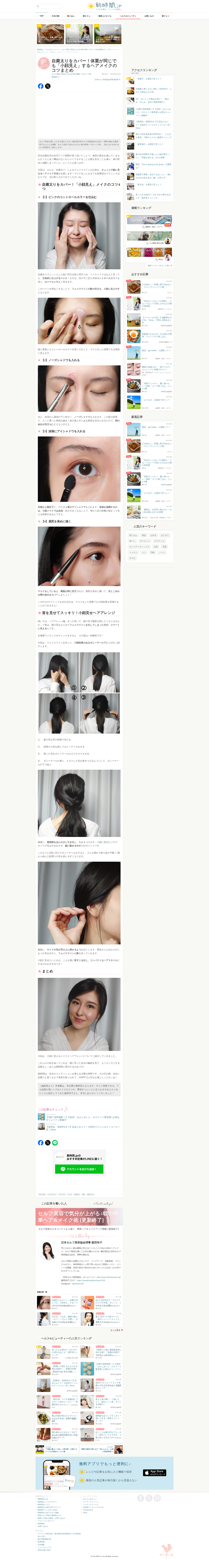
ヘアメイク (62, 1194)
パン (144, 552)
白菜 (156, 546)
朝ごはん (133, 535)
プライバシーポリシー (46, 1521)
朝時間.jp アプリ (44, 1505)
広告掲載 (41, 1545)
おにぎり (165, 535)
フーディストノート (91, 1502)
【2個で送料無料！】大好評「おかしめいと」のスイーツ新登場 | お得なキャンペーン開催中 (153, 112)
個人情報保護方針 (44, 1539)
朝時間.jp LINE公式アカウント (49, 1507)
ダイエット (145, 541)
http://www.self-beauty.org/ (109, 1277)
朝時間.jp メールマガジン (47, 1502)
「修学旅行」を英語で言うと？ (150, 144)
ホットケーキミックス (139, 546)
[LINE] (55, 1145)
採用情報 (41, 1542)
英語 (144, 535)
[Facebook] (41, 88)
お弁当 (153, 535)
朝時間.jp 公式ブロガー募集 (48, 1513)
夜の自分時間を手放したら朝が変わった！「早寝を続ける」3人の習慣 (152, 156)
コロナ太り (42, 1194)
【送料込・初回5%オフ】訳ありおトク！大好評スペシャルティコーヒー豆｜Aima (153, 124)
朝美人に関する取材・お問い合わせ (51, 1518)
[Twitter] (48, 88)
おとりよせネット (90, 1499)
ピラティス (159, 541)
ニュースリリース (44, 1547)
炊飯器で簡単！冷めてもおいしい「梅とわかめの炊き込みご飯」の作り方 (150, 176)
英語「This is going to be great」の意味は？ (153, 166)
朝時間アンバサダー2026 (47, 1510)
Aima (85, 1513)
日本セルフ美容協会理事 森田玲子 (108, 80)
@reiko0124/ (78, 1283)
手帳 (152, 552)
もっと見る (115, 1330)
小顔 (83, 1194)
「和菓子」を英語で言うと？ (149, 79)
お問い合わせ (43, 1526)
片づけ (132, 558)
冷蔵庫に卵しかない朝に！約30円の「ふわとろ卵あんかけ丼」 (154, 90)
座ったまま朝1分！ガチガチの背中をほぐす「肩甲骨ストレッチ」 (153, 196)
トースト (133, 552)
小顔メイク (90, 1194)
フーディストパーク (91, 1505)
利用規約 (41, 1524)
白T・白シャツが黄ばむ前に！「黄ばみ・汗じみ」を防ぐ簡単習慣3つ (152, 100)
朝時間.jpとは (43, 1499)
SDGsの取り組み (44, 1550)
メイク (70, 1194)
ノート (162, 552)
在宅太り (77, 1194)
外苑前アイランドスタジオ (93, 1507)
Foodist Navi (88, 1510)
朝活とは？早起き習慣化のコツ (50, 1515)
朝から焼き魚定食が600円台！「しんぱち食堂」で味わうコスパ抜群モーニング (153, 135)
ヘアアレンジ (52, 1194)
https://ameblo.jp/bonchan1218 (91, 1280)
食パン (132, 541)
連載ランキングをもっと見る (159, 266)
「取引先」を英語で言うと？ (149, 184)
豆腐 (164, 546)
